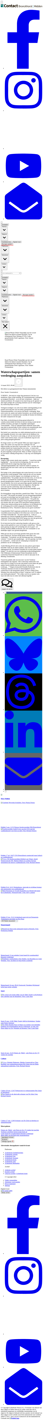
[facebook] (23, 68)
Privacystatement (10, 1184)
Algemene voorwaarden (12, 1182)
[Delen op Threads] (23, 709)
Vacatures (4, 1139)
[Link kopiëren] (5, 791)
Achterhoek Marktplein (12, 1163)
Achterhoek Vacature (11, 1158)
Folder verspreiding (11, 1180)
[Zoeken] (20, 273)
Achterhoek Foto (10, 1156)
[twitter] (23, 148)
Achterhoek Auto (10, 1161)
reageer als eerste (7, 589)
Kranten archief (10, 1172)
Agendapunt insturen (8, 1137)
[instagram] (23, 110)
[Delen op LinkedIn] (23, 752)
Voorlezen (18, 385)
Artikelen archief (10, 1170)
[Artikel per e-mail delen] (23, 789)
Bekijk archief (6, 1192)
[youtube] (23, 182)
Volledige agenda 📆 (8, 1141)
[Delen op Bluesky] (23, 672)
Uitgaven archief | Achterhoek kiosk (16, 1173)
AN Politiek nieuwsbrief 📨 (9, 921)
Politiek (25, 385)
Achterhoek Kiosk (10, 1160)
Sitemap (7, 1185)
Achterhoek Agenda (11, 1154)
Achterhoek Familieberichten (14, 1153)
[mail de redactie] (23, 219)
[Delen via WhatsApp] (23, 635)
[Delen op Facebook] (5, 593)
